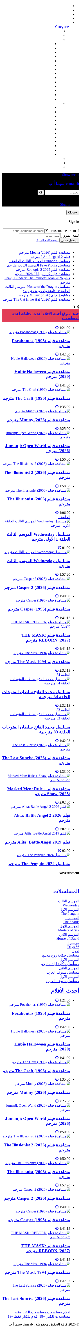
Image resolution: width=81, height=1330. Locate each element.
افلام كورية (44, 52)
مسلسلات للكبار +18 (45, 163)
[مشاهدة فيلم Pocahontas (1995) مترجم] (39, 332)
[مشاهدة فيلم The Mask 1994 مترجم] (41, 653)
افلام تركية (44, 56)
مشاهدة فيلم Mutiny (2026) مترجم (38, 419)
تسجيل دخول (69, 240)
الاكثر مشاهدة (51, 31)
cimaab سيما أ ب (63, 183)
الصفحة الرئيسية (58, 6)
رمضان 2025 (42, 150)
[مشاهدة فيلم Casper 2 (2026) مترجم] (41, 579)
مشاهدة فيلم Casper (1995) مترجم (39, 609)
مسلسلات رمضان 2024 (34, 133)
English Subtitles (40, 137)
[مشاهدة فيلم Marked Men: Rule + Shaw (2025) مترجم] (36, 780)
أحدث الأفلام (61, 18)
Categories (62, 27)
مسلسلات (53, 103)
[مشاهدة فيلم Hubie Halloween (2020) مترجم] (36, 363)
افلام (57, 39)
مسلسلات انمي (40, 120)
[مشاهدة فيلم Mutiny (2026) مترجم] (42, 411)
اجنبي (48, 107)
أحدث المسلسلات (57, 10)
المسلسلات (43, 129)
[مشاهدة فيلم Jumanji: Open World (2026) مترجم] (36, 437)
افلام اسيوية (43, 65)
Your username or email (62, 231)
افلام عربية (44, 95)
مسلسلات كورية (40, 112)
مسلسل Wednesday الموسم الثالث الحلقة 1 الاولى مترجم (38, 537)
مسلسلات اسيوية (39, 141)
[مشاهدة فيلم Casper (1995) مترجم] (43, 600)
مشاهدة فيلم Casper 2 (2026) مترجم (37, 587)
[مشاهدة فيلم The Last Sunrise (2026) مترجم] (36, 749)
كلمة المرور (70, 235)
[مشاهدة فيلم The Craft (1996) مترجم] (41, 389)
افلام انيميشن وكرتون (36, 73)
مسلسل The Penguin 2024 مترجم (39, 863)
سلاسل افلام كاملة (38, 82)
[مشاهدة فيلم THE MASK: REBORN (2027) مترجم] (36, 626)
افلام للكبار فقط (40, 69)
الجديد (56, 35)
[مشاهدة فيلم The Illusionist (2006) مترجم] (37, 490)
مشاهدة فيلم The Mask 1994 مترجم (37, 661)
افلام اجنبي (44, 44)
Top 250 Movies (40, 78)
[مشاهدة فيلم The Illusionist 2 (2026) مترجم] (36, 464)
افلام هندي (44, 48)
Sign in (65, 22)
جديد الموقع (70, 313)
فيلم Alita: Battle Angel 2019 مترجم (37, 842)
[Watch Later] (56, 328)
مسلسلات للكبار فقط (45, 158)
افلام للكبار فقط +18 (45, 167)
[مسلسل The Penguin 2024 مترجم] (43, 855)
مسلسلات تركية (40, 116)
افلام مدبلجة (43, 90)
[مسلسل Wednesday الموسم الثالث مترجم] (37, 552)
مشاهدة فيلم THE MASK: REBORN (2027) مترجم (45, 637)
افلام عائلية (44, 86)
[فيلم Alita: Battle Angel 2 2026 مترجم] (40, 806)
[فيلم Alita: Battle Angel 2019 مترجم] (42, 833)
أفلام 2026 (44, 99)
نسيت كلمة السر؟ (47, 240)
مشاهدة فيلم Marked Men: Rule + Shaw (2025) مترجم (38, 791)
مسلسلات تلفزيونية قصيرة (32, 146)
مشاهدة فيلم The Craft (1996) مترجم (36, 398)
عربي (48, 154)
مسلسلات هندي (40, 125)
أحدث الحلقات (59, 14)
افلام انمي (44, 61)
